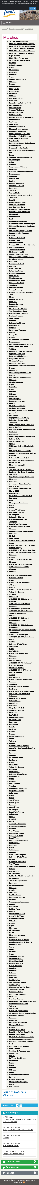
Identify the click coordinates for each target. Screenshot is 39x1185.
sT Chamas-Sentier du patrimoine (22, 1013)
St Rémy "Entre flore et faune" (20, 157)
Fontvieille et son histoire (19, 1046)
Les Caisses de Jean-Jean (19, 134)
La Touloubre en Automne (19, 339)
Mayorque (13, 928)
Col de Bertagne (15, 65)
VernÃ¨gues (14, 800)
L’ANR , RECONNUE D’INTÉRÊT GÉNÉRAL (18, 1130)
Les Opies (13, 72)
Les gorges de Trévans (18, 167)
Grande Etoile (14, 193)
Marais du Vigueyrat (17, 112)
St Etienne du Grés (16, 956)
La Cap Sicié (14, 89)
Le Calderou (14, 850)
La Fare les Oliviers (16, 186)
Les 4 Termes (14, 784)
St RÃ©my (13, 921)
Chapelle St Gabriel (16, 791)
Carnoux (12, 266)
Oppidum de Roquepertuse (19, 1051)
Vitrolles (12, 594)
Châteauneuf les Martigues (20, 987)
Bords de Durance (16, 287)
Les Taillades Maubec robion (20, 377)
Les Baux (12, 781)
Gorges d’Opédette (16, 110)
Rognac (12, 84)
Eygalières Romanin (17, 354)
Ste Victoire (14, 276)
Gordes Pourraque (16, 290)
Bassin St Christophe (17, 131)
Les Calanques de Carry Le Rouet (22, 437)
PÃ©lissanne (14, 873)
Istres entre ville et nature (19, 148)
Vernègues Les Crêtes (18, 311)
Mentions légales (9, 1180)
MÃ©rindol (13, 814)
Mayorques (13, 415)
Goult (11, 219)
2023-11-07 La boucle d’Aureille (21, 48)
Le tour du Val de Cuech (18, 840)
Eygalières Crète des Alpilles (20, 351)
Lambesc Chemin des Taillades (21, 1041)
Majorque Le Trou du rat (18, 503)
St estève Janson (16, 278)
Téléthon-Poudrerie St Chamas (21, 470)
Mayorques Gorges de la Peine (21, 344)
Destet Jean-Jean (16, 736)
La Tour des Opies (16, 757)
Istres (11, 795)
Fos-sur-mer (14, 871)
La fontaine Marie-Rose (18, 356)
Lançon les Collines (16, 358)
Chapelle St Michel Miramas (20, 136)
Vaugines (13, 285)
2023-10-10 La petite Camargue (22, 44)
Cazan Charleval (15, 966)
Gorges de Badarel (16, 264)
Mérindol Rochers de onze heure (21, 1037)
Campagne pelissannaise (19, 902)
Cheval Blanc (14, 325)
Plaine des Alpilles (16, 668)
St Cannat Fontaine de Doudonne (22, 226)
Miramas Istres (15, 108)
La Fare (12, 467)
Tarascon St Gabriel (17, 250)
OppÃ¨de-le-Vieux (16, 916)
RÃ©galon (13, 760)
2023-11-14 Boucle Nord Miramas (22, 51)
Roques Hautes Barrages (19, 940)
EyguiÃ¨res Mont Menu (18, 524)
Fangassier (13, 724)
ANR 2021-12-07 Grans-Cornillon (22, 550)
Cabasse (12, 973)
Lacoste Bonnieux (16, 304)
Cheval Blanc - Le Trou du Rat (20, 496)
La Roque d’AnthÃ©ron (18, 644)
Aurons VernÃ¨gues (17, 510)
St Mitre (12, 779)
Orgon (11, 77)
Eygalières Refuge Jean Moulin (21, 1032)
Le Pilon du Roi (14, 439)
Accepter (32, 8)
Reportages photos (16, 29)
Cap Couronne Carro (17, 207)
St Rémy (12, 392)
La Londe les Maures (17, 323)
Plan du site (21, 1180)
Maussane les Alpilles (17, 465)
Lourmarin (13, 498)
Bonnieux (13, 74)
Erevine (12, 743)
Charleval (13, 396)
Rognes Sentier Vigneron (19, 233)
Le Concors (13, 434)
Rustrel (12, 403)
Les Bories (13, 302)
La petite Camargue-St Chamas (21, 477)
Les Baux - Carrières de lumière (21, 472)
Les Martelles (14, 980)
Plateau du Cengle (16, 299)
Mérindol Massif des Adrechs (20, 1039)
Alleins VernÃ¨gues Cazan (19, 608)
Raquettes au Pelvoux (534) (20, 103)
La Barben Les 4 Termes (18, 313)
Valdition (12, 349)
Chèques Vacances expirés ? (13, 1154)
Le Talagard (13, 810)
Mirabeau (13, 93)
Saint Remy (13, 793)
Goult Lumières (15, 269)
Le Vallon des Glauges (17, 1058)
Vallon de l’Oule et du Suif (19, 458)
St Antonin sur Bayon (17, 982)
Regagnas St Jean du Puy (19, 418)
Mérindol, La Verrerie (17, 406)
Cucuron (12, 829)
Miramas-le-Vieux (16, 885)
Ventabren (13, 1053)
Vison (11, 67)
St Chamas (29, 29)
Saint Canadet (14, 1048)
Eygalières (13, 200)
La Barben (13, 705)
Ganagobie (13, 335)
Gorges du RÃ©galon (17, 862)
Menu (9, 22)
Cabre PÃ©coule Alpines (19, 686)
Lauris (11, 505)
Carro (11, 507)
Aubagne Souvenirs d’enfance (21, 171)
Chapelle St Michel (16, 708)
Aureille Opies (14, 985)
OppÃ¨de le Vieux (16, 836)
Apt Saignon (14, 91)
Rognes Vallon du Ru (17, 1030)
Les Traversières (16, 98)
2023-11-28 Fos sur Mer (18, 58)
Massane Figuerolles (17, 363)
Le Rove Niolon (15, 661)
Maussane (13, 479)
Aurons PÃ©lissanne (17, 824)
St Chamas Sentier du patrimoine (22, 866)
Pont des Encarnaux (17, 126)
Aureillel (12, 819)
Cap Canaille (14, 141)
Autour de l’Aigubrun (17, 273)
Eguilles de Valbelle (16, 183)
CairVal (12, 727)
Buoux (11, 155)
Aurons (12, 235)
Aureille (12, 337)
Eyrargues (13, 169)
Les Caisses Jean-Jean (18, 347)
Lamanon (12, 188)
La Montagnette (15, 115)
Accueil (4, 29)
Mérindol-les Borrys (17, 408)
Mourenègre (14, 70)
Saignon (12, 164)
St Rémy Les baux (16, 242)
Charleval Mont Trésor (18, 202)
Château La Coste (16, 963)
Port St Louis (14, 179)
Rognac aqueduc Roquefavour (21, 531)
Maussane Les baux (17, 935)
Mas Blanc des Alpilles (18, 309)
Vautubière (13, 100)
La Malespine (14, 772)
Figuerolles (13, 907)
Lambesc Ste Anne (16, 283)
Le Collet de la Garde (17, 897)
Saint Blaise (14, 978)
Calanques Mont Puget (18, 221)
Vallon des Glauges (16, 767)
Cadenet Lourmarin (16, 918)
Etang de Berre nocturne (18, 129)
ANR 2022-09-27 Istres (18, 653)
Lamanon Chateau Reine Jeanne (21, 257)
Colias (11, 162)
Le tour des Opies (16, 271)
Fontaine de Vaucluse (17, 330)
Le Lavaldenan (14, 701)
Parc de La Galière (16, 992)
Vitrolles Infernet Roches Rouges (22, 224)
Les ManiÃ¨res (15, 895)
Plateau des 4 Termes (17, 698)
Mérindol (12, 228)
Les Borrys (13, 306)
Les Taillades (14, 651)
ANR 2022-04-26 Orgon (18, 634)
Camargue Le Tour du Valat (19, 209)
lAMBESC (13, 571)
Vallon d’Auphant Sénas (18, 1011)
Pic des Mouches (16, 105)
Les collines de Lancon (18, 788)
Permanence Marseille (11, 1146)
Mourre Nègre (14, 160)
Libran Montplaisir (16, 961)
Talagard (12, 190)
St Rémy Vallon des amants (20, 451)
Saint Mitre (13, 124)
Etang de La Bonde (16, 717)
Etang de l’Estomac (16, 1025)
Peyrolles (13, 387)
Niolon (11, 297)
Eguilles (12, 181)
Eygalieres (13, 937)
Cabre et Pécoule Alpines (19, 1075)
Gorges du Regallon (16, 512)
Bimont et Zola (15, 86)
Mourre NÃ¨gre (15, 720)
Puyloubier (13, 689)
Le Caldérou (14, 1086)
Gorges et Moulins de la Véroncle (22, 245)
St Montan (13, 176)
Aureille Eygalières (16, 1079)
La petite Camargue (17, 401)
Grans (11, 798)
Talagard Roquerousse (18, 880)
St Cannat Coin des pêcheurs (20, 231)
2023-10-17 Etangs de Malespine (22, 46)
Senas (11, 949)
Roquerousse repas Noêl (18, 1004)
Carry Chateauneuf (16, 247)
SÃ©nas (12, 729)
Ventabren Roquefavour (18, 254)
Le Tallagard (14, 515)
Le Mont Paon (14, 240)
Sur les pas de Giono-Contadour (21, 425)
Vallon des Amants (16, 710)
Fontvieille (13, 261)
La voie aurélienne (16, 259)
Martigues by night (16, 252)
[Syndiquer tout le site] (24, 1182)
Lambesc (12, 82)
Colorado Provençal (17, 238)
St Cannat (13, 474)
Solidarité (6, 1138)
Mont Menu (13, 765)
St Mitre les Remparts (17, 79)
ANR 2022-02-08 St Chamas (20, 564)
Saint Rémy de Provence (18, 138)
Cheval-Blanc (14, 493)
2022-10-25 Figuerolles (18, 41)
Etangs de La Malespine (18, 1082)
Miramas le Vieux (16, 361)
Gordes (12, 332)
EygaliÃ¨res (14, 807)
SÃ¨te (11, 933)
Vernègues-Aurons (16, 441)
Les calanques (15, 399)
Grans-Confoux (15, 427)
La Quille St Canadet (17, 914)
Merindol (12, 536)
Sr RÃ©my (13, 892)
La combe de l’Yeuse (17, 280)
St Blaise (12, 96)
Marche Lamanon (16, 382)
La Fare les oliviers (16, 1015)
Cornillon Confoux (16, 999)
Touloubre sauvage (16, 989)
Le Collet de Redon (16, 833)
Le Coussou (13, 1077)
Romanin (12, 320)
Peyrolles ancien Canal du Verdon (22, 1001)
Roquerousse (14, 174)
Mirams (12, 859)
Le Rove (12, 587)
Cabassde (13, 696)
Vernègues (13, 1008)
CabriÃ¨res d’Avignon (17, 855)
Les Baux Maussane (17, 205)
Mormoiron (13, 1060)
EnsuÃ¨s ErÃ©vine (16, 812)
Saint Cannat (14, 318)
